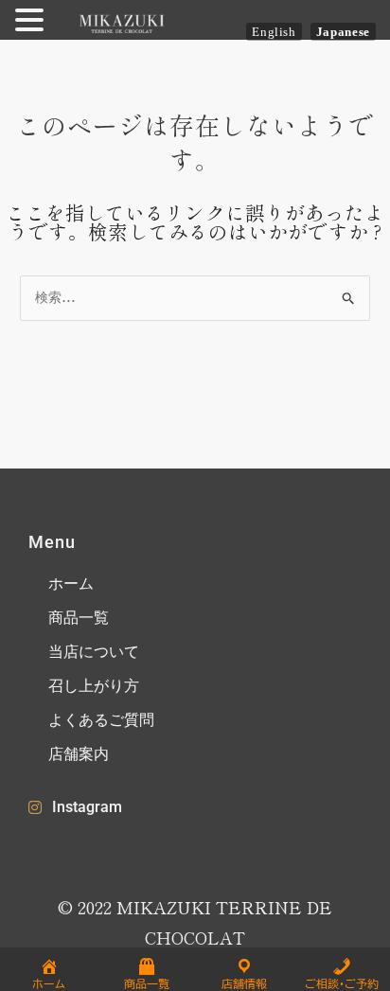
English (274, 32)
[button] (32, 22)
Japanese (343, 32)
